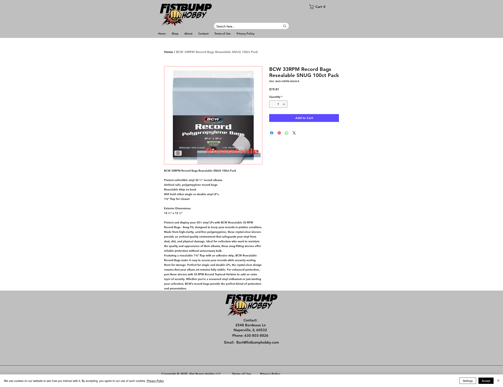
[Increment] (284, 104)
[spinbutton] (278, 104)
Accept (486, 381)
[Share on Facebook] (271, 133)
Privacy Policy (270, 374)
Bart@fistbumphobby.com (257, 342)
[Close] (498, 381)
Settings (468, 381)
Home (168, 52)
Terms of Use (241, 374)
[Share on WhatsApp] (286, 133)
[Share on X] (294, 133)
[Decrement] (272, 104)
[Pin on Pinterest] (279, 133)
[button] (325, 6)
